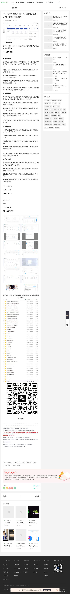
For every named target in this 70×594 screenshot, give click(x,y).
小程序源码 (8, 520)
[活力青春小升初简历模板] (48, 67)
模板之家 (5, 2)
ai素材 (63, 124)
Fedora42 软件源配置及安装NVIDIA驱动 (33, 523)
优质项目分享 (8, 20)
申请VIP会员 (47, 590)
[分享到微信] (4, 488)
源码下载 (30, 2)
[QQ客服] (67, 321)
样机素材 (57, 112)
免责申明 (46, 568)
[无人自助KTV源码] (21, 512)
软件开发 (39, 2)
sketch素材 (48, 103)
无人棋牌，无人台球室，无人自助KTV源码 (8, 523)
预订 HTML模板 (16, 465)
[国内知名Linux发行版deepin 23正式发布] (48, 18)
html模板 (22, 462)
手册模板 (57, 127)
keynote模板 (56, 106)
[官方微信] (67, 325)
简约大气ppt (48, 109)
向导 (35, 462)
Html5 (15, 462)
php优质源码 (9, 543)
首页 (12, 2)
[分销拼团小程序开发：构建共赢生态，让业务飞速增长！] (48, 46)
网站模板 (51, 127)
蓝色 (46, 127)
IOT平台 (35, 564)
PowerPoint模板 (49, 112)
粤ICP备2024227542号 (60, 591)
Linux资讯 (26, 564)
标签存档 (46, 575)
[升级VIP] (67, 315)
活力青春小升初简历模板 (59, 65)
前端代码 (29, 462)
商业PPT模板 (57, 124)
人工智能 (48, 2)
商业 (60, 103)
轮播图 (5, 564)
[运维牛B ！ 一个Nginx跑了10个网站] (48, 81)
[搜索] (59, 2)
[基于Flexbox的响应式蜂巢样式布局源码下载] (48, 32)
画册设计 (47, 115)
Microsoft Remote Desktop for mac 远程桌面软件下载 (60, 25)
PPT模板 (47, 100)
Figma (59, 109)
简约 (64, 109)
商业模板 (61, 121)
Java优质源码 (21, 543)
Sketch (55, 121)
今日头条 (27, 585)
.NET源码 (16, 575)
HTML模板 (19, 2)
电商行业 (6, 572)
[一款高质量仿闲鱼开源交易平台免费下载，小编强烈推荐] (48, 39)
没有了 (5, 497)
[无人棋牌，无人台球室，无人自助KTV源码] (8, 512)
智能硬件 (36, 568)
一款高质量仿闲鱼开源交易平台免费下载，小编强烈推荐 (59, 39)
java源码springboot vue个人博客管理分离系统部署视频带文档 (21, 546)
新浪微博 (22, 585)
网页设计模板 (7, 465)
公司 (59, 115)
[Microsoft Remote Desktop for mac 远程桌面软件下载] (48, 25)
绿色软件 (26, 572)
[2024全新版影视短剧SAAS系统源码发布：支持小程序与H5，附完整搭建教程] (8, 535)
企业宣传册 (53, 115)
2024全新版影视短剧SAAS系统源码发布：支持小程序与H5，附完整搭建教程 (8, 546)
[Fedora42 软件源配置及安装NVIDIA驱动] (33, 512)
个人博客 (6, 575)
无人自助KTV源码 (20, 523)
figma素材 (53, 100)
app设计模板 (48, 106)
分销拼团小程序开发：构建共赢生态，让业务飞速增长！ (59, 46)
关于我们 (46, 564)
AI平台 (35, 572)
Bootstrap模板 (7, 462)
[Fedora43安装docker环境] (48, 60)
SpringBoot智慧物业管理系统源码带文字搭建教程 (33, 546)
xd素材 (59, 100)
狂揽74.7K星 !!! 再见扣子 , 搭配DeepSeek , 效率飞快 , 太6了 (60, 73)
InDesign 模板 (48, 124)
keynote (63, 112)
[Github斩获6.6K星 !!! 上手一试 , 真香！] (48, 88)
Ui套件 (54, 109)
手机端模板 (6, 579)
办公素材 (14, 8)
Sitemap (46, 572)
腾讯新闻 (12, 585)
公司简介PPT (48, 118)
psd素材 (55, 103)
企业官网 (6, 568)
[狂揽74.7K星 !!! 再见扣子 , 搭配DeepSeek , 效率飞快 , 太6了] (48, 74)
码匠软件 (17, 585)
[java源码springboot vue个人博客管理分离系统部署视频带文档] (21, 535)
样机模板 (61, 118)
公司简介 (55, 118)
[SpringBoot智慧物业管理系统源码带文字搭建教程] (33, 535)
